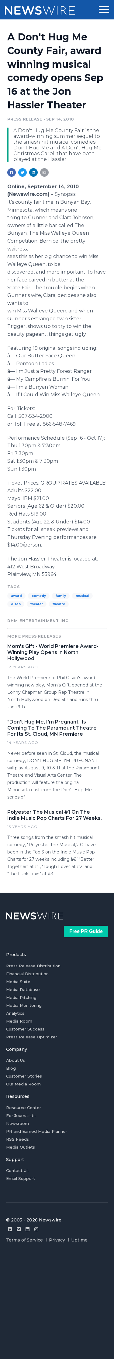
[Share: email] (44, 172)
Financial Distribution (27, 973)
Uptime (79, 1240)
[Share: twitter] (22, 172)
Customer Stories (24, 1076)
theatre (59, 604)
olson (16, 604)
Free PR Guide (86, 931)
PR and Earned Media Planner (36, 1131)
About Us (15, 1060)
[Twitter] (19, 1229)
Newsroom (17, 1123)
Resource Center (23, 1107)
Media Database (23, 989)
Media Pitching (21, 997)
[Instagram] (36, 1229)
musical (82, 596)
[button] (104, 10)
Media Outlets (20, 1147)
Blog (11, 1068)
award (16, 596)
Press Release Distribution (33, 965)
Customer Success (25, 1029)
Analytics (15, 1013)
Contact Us (17, 1170)
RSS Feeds (17, 1139)
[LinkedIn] (27, 1229)
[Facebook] (10, 1229)
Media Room (19, 1021)
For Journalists (21, 1115)
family (61, 596)
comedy (39, 596)
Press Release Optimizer (31, 1036)
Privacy (57, 1240)
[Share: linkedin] (33, 172)
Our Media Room (23, 1083)
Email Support (20, 1178)
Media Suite (18, 981)
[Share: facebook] (11, 172)
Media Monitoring (24, 1005)
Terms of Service (24, 1240)
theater (36, 604)
